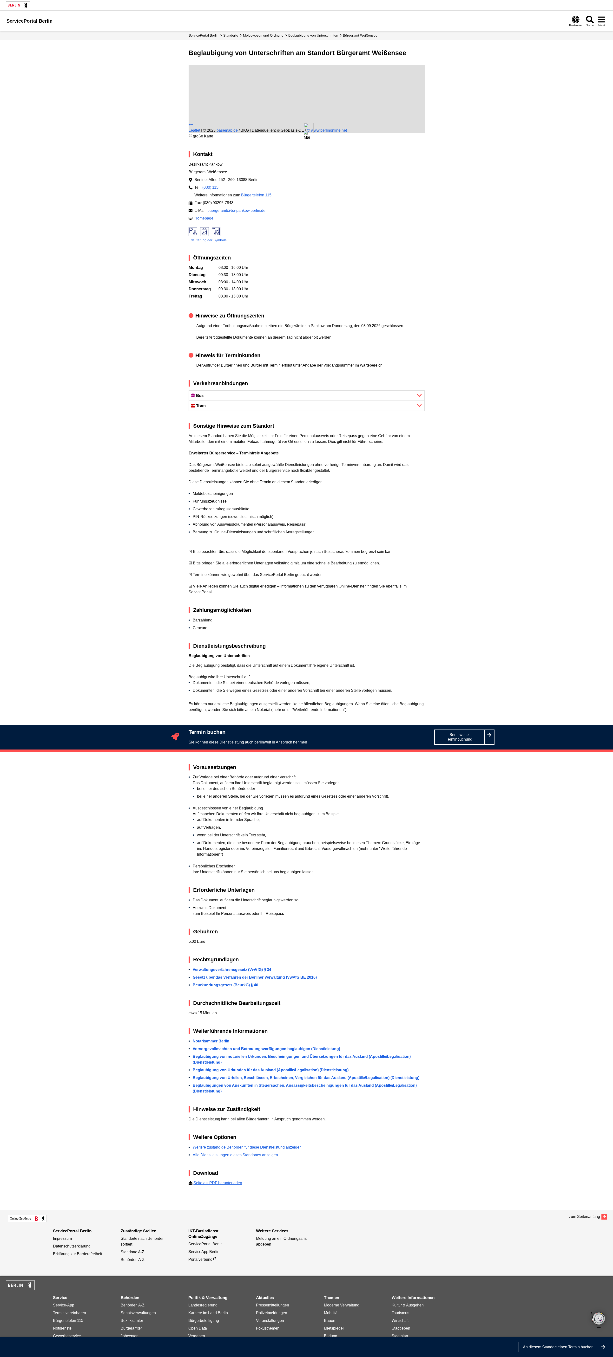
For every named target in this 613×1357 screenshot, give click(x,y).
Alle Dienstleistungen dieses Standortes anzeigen (235, 1155)
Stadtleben (401, 1328)
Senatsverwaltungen (138, 1313)
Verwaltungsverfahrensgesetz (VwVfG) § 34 (232, 970)
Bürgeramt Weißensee (360, 35)
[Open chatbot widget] (599, 1320)
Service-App (63, 1305)
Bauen (329, 1320)
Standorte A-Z (132, 1252)
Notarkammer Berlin (211, 1041)
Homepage (203, 218)
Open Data (197, 1328)
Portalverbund (200, 1259)
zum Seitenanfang (584, 1217)
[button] (307, 136)
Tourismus (400, 1313)
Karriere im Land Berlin (208, 1313)
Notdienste (62, 1328)
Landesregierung (203, 1305)
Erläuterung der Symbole (208, 240)
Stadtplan (400, 1336)
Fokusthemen (267, 1328)
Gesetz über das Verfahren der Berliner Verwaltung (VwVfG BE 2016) (255, 977)
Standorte (230, 35)
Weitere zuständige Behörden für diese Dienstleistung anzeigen (247, 1147)
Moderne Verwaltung (341, 1305)
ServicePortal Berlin (203, 35)
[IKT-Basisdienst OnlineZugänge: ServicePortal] (27, 1218)
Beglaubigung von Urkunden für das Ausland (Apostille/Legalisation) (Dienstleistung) (271, 1070)
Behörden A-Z (133, 1260)
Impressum (62, 1238)
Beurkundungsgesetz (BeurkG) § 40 (225, 985)
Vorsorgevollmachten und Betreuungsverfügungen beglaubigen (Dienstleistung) (266, 1049)
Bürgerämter (131, 1328)
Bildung (330, 1336)
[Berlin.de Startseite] (18, 5)
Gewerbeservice (67, 1336)
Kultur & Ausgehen (408, 1305)
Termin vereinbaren (69, 1313)
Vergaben (196, 1336)
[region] (306, 84)
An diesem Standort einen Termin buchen (558, 1347)
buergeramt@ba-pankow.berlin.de (236, 210)
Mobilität (331, 1313)
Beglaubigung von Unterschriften (313, 35)
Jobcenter (129, 1336)
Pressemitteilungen (272, 1305)
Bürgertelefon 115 (256, 195)
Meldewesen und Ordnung (263, 35)
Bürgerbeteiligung (203, 1320)
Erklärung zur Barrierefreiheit (77, 1254)
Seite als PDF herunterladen (217, 1183)
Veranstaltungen (270, 1320)
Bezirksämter (132, 1320)
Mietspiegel (334, 1328)
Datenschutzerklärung (72, 1246)
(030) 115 (210, 187)
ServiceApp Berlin (203, 1252)
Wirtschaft (400, 1320)
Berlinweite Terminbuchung (459, 737)
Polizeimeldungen (271, 1313)
